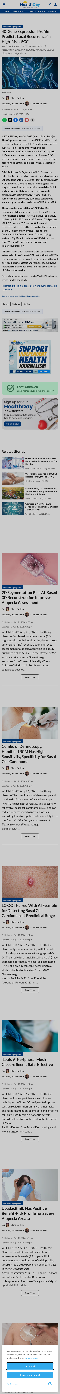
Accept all (30, 1366)
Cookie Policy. (31, 1357)
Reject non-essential (30, 1375)
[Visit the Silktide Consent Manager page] (50, 1384)
